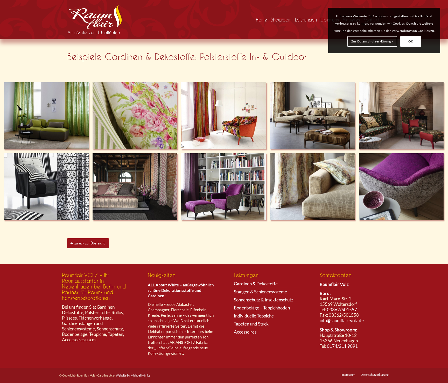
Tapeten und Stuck (251, 324)
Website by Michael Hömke (133, 375)
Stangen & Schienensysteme (260, 291)
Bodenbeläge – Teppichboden (262, 307)
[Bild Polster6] (48, 117)
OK (410, 41)
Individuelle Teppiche (254, 316)
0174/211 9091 (342, 346)
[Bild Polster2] (314, 117)
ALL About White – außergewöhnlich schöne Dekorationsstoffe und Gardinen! (181, 290)
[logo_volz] (96, 19)
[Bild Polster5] (48, 188)
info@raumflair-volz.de (342, 320)
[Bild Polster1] (403, 117)
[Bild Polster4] (225, 117)
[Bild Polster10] (403, 188)
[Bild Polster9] (225, 188)
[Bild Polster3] (314, 188)
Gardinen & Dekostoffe (256, 283)
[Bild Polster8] (137, 188)
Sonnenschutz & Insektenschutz (263, 299)
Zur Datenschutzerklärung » (372, 41)
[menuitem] (261, 19)
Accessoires (245, 332)
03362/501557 (342, 309)
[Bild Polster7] (137, 117)
